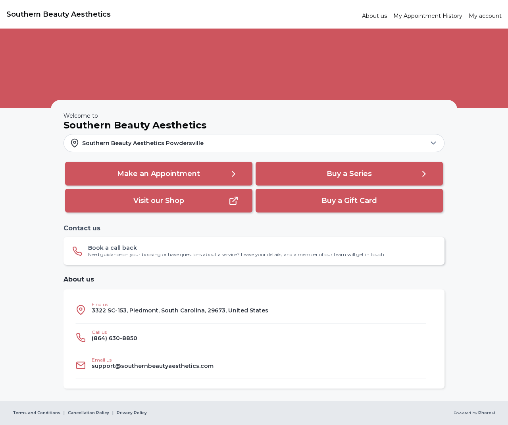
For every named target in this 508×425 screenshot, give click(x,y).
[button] (254, 143)
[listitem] (250, 310)
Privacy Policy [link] (132, 413)
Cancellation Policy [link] (88, 413)
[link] (181, 14)
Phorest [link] (486, 413)
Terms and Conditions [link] (36, 413)
